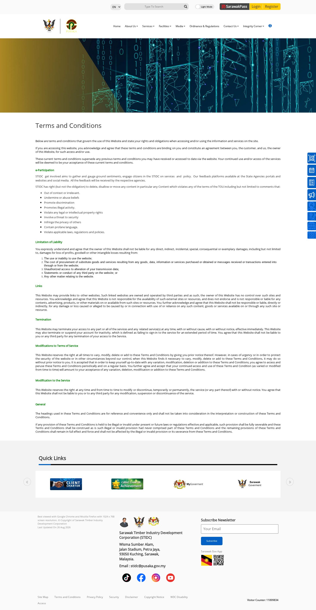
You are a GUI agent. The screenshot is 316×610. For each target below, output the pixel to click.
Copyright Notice (154, 597)
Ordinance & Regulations (204, 26)
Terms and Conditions (67, 597)
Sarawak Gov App (211, 551)
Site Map (43, 597)
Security (114, 597)
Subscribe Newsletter (218, 520)
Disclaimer (131, 597)
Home (117, 26)
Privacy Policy (95, 597)
